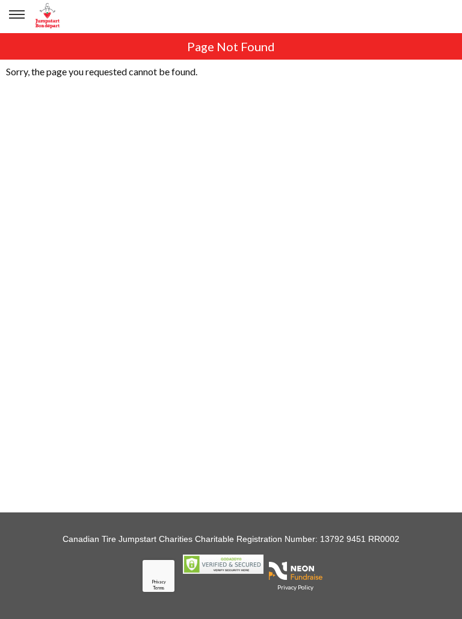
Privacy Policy (295, 587)
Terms (158, 587)
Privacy (159, 581)
